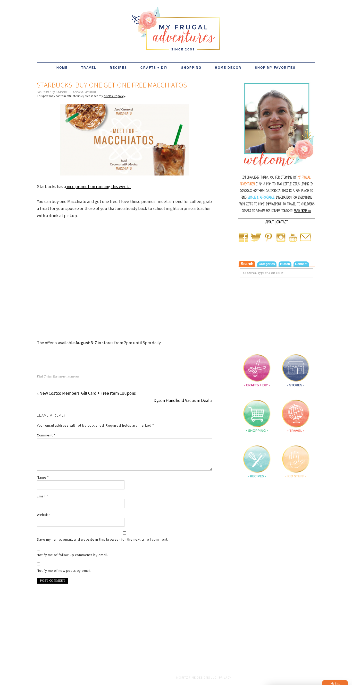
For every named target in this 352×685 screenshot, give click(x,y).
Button (285, 264)
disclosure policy (114, 96)
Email (42, 496)
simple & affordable (261, 197)
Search (247, 263)
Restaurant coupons (66, 376)
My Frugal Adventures (176, 26)
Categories (267, 264)
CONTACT (282, 222)
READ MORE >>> (302, 211)
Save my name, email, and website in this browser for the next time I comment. (102, 539)
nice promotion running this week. (98, 186)
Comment (46, 435)
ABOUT (269, 222)
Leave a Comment (84, 92)
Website (44, 514)
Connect (301, 264)
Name (43, 477)
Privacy (225, 677)
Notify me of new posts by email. (64, 570)
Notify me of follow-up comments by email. (72, 554)
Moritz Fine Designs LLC (196, 677)
